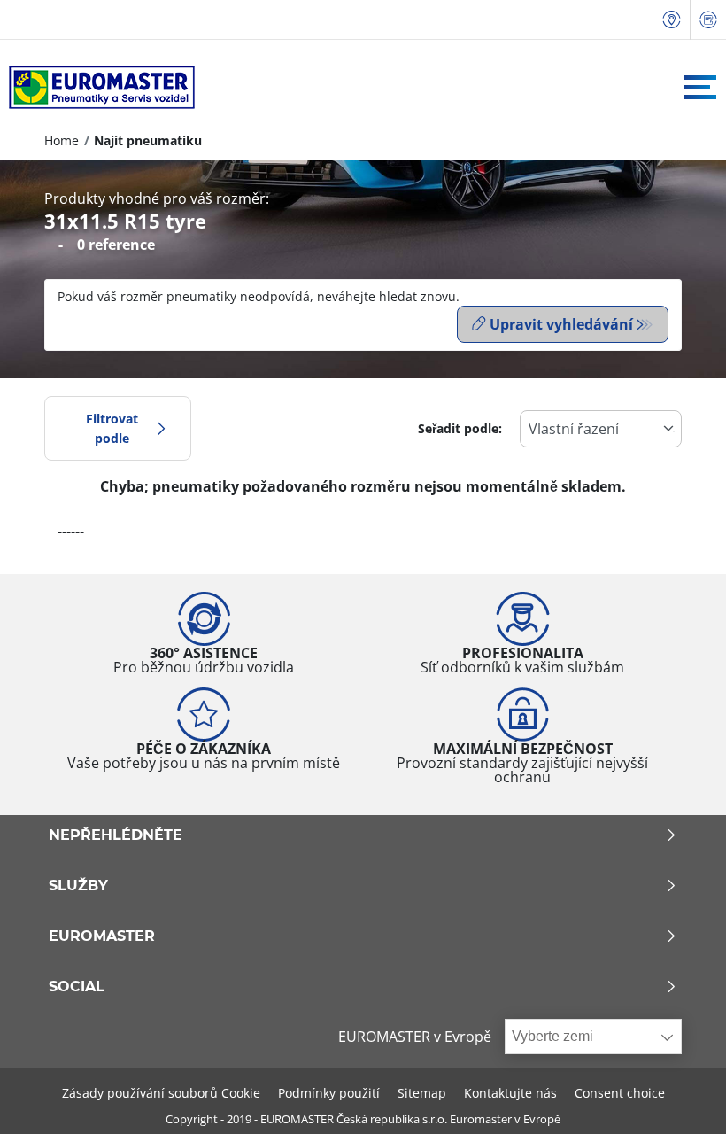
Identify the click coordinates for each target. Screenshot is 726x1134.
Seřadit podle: (460, 428)
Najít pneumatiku (148, 140)
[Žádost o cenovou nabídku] (708, 20)
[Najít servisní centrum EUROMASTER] (672, 20)
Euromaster (102, 936)
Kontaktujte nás (510, 1092)
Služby (78, 886)
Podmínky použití (329, 1092)
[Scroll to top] (679, 1096)
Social (76, 987)
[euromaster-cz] (97, 87)
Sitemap (422, 1092)
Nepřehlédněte (115, 835)
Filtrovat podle (112, 428)
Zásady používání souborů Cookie (161, 1092)
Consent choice (620, 1092)
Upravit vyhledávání (561, 324)
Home (61, 140)
